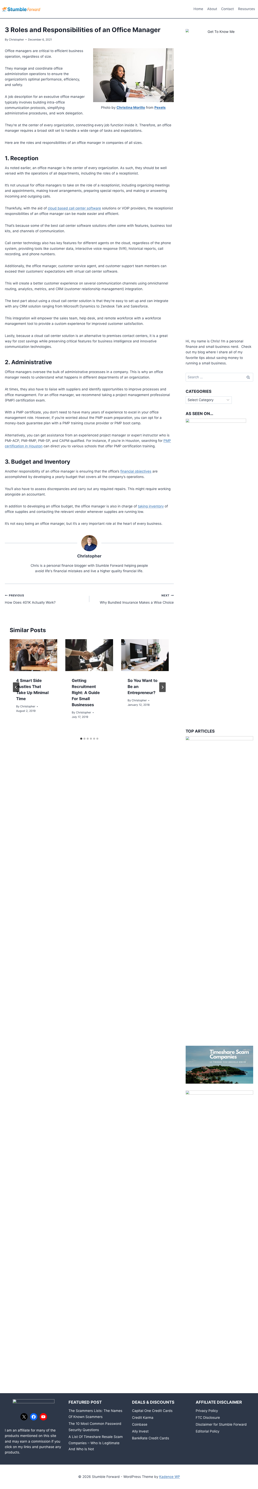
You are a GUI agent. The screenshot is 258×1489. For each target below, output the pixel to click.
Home (198, 9)
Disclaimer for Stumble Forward (221, 1424)
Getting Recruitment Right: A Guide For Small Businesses (86, 692)
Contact (227, 9)
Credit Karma (142, 1418)
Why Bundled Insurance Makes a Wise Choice (137, 599)
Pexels (160, 108)
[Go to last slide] (16, 687)
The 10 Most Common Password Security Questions (95, 1427)
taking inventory (151, 506)
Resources (246, 9)
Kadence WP (169, 1477)
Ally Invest (140, 1431)
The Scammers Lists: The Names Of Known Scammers (95, 1414)
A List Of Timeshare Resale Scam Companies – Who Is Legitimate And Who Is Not (96, 1443)
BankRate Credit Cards (150, 1438)
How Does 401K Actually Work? (30, 599)
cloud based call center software (74, 208)
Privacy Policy (207, 1411)
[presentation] (33, 655)
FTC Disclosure (208, 1418)
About (212, 9)
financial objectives (135, 471)
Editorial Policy (207, 1431)
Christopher (16, 39)
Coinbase (139, 1424)
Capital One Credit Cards (152, 1411)
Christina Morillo (131, 108)
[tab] (81, 739)
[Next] (162, 687)
